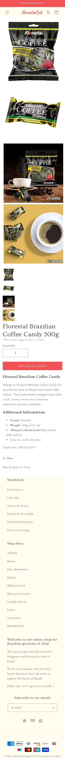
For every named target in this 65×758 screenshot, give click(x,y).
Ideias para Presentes (19, 593)
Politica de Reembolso (20, 522)
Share (10, 458)
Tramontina (14, 618)
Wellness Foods (16, 585)
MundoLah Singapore (23, 756)
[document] (32, 143)
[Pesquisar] (48, 12)
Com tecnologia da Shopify (47, 756)
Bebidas (11, 577)
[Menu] (7, 12)
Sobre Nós (13, 497)
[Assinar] (53, 707)
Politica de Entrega (18, 530)
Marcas (11, 561)
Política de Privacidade (20, 514)
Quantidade (9, 345)
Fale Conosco (15, 489)
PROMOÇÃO (15, 626)
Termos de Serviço (18, 506)
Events (11, 610)
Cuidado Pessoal (16, 602)
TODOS (12, 553)
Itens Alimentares (17, 569)
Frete (21, 340)
